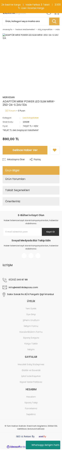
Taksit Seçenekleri (17, 190)
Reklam (27, 436)
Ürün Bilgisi (12, 170)
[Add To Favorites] (54, 150)
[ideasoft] (13, 446)
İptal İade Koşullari (31, 376)
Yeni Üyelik (31, 308)
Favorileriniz (31, 408)
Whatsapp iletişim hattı (45, 445)
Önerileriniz (12, 201)
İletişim (31, 349)
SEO (18, 436)
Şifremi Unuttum (31, 320)
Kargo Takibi (31, 343)
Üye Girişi (31, 314)
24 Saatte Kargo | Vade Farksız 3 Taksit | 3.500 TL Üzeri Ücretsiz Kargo (31, 6)
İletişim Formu (31, 326)
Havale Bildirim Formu (31, 331)
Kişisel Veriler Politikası (31, 381)
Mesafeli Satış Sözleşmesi (31, 364)
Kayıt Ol (50, 231)
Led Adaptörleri (31, 117)
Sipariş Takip (31, 402)
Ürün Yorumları (15, 179)
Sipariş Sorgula (31, 337)
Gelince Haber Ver (25, 150)
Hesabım (31, 396)
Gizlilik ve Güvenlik (31, 370)
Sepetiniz (31, 414)
